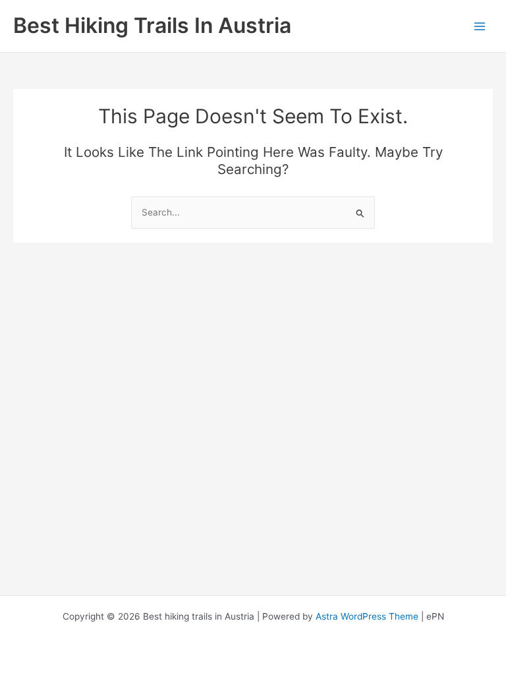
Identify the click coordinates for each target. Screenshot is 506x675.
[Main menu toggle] (479, 26)
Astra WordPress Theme (367, 616)
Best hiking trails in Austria (152, 25)
